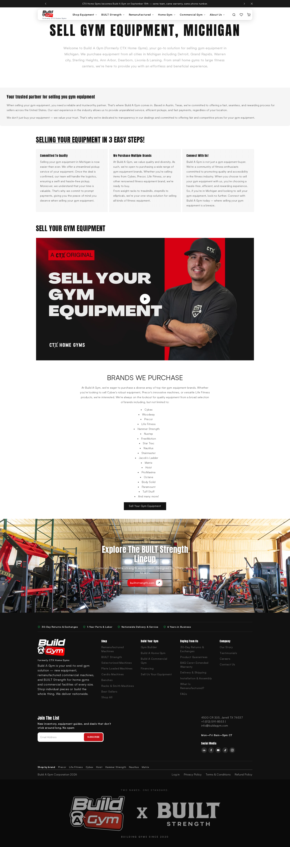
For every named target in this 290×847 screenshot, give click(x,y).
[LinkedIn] (204, 750)
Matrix (145, 767)
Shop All (107, 697)
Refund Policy (243, 774)
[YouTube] (218, 750)
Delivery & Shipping (193, 672)
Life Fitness (76, 767)
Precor (62, 767)
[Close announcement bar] (252, 4)
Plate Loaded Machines (117, 668)
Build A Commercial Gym (154, 660)
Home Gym (165, 14)
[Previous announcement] (45, 4)
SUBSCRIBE (93, 737)
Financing (147, 668)
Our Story (226, 647)
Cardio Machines (112, 674)
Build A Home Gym (153, 653)
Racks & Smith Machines (117, 686)
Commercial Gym (191, 14)
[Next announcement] (244, 4)
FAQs (183, 694)
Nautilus (134, 767)
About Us (216, 14)
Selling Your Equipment (68, 140)
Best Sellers (109, 691)
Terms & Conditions (218, 774)
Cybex (89, 767)
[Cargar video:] (145, 299)
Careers (225, 658)
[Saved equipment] (241, 15)
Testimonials (228, 653)
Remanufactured (140, 14)
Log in (176, 774)
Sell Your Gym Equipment (145, 506)
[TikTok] (225, 750)
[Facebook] (211, 750)
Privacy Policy (193, 774)
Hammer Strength (115, 767)
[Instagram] (232, 750)
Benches (107, 680)
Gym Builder (149, 647)
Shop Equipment (83, 14)
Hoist (99, 767)
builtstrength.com (142, 582)
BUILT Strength (111, 14)
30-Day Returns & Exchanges (192, 649)
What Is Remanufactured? (192, 686)
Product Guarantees (194, 657)
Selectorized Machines (116, 662)
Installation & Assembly (196, 678)
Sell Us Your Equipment (156, 674)
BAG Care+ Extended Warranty (194, 664)
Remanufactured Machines (112, 649)
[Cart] (249, 15)
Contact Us (227, 664)
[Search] (234, 15)
